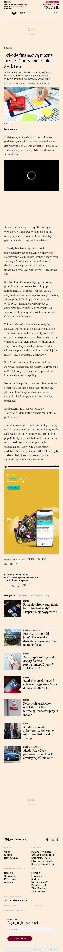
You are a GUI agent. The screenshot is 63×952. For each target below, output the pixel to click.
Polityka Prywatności (41, 852)
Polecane (23, 596)
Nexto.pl (35, 879)
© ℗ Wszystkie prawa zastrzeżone (21, 577)
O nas (7, 852)
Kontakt (8, 855)
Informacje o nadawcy (42, 861)
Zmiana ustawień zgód (42, 855)
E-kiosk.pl (36, 873)
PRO (23, 13)
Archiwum (9, 882)
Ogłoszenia (9, 876)
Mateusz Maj (10, 129)
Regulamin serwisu (40, 858)
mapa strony (10, 906)
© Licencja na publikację (16, 574)
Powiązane (9, 596)
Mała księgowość (39, 882)
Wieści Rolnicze (38, 888)
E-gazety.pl (36, 876)
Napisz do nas (11, 858)
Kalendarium (37, 906)
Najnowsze (36, 596)
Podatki (8, 48)
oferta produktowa (13, 910)
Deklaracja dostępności (42, 864)
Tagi (47, 596)
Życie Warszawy (39, 891)
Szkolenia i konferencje (15, 900)
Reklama (8, 873)
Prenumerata (10, 879)
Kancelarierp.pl (38, 885)
